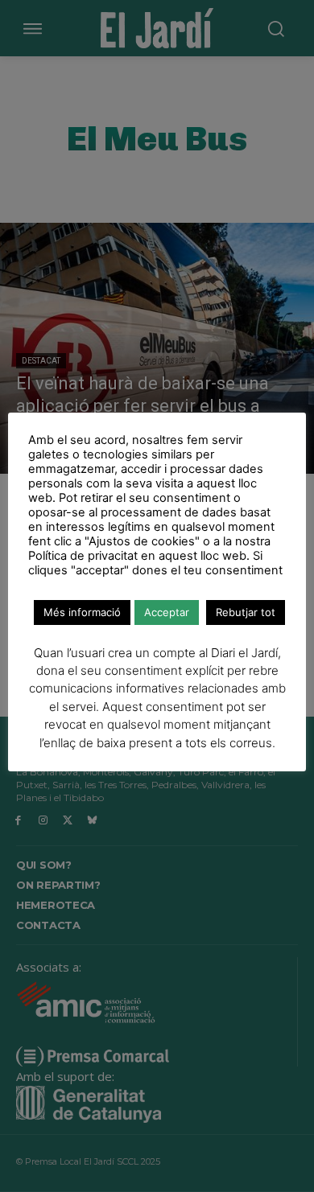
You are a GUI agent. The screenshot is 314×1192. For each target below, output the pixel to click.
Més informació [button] (82, 612)
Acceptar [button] (166, 612)
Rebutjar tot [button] (245, 612)
